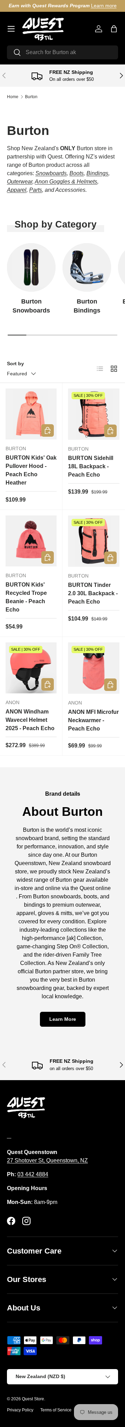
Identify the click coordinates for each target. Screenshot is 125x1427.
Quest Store (33, 1398)
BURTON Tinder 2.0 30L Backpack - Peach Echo (93, 593)
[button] (114, 28)
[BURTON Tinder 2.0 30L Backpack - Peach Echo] (93, 541)
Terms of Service (56, 1410)
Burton (31, 96)
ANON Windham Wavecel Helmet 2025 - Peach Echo (30, 720)
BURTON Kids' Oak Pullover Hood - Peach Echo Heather (31, 470)
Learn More (62, 1019)
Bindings (97, 173)
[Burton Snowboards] (31, 267)
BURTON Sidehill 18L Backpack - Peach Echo (90, 466)
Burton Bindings (87, 306)
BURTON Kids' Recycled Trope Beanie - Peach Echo (26, 597)
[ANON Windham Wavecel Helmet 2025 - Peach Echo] (31, 667)
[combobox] (62, 52)
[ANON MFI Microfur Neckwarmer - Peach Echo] (93, 668)
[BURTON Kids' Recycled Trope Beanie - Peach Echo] (31, 540)
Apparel (16, 190)
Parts (35, 190)
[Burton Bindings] (86, 267)
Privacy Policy (20, 1410)
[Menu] (11, 28)
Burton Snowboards (31, 306)
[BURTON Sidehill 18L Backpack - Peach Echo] (93, 414)
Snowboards (51, 173)
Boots (76, 173)
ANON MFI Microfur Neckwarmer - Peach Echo (93, 720)
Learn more (104, 5)
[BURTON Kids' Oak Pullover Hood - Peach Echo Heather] (31, 413)
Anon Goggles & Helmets (66, 182)
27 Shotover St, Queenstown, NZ (47, 1160)
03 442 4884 (32, 1174)
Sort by (15, 363)
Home (12, 96)
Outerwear (19, 182)
